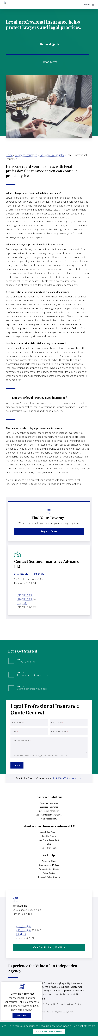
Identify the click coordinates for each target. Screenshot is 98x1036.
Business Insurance (26, 154)
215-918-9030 (25, 595)
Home (9, 154)
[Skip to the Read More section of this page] (47, 61)
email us (76, 778)
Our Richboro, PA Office (30, 574)
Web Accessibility (49, 818)
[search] (80, 4)
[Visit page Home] (10, 4)
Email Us (22, 602)
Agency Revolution (65, 1004)
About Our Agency (49, 832)
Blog (49, 844)
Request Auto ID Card (49, 865)
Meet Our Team (49, 847)
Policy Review (49, 873)
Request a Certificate (49, 869)
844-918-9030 (25, 599)
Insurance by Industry (52, 154)
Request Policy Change (49, 877)
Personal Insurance (49, 803)
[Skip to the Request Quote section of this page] (47, 44)
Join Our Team (49, 836)
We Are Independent (49, 840)
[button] (89, 4)
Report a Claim (49, 861)
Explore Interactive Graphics (49, 814)
